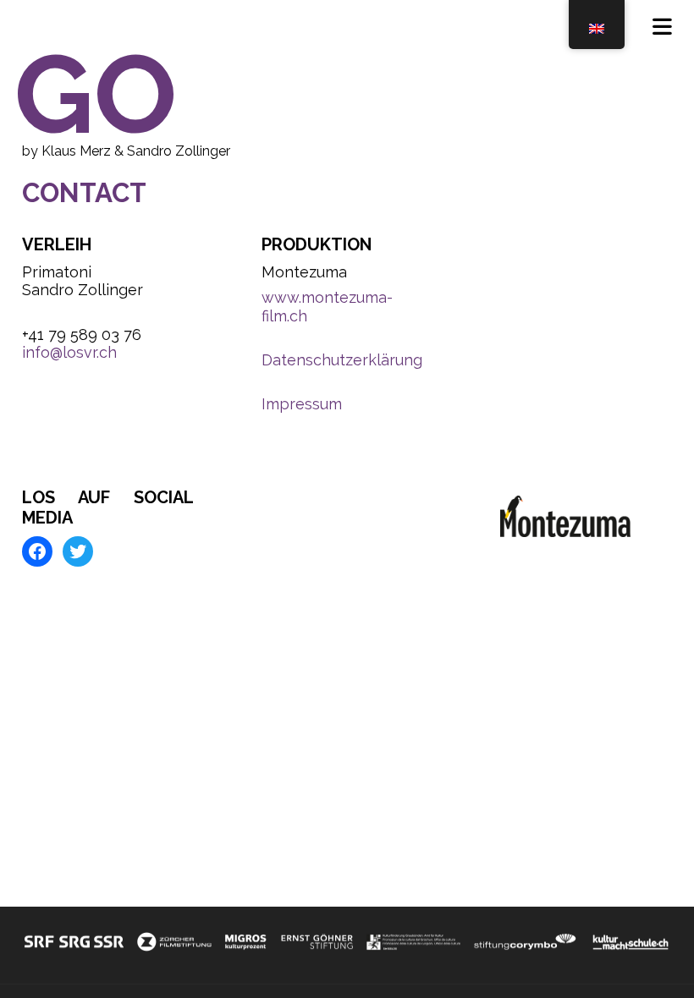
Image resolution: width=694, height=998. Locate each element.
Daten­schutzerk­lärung (342, 360)
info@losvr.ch (69, 352)
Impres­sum (302, 404)
